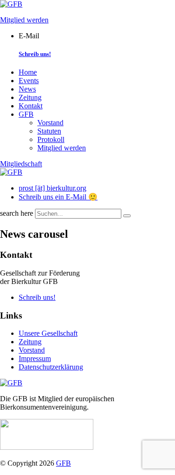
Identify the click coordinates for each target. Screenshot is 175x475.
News (27, 89)
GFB (26, 114)
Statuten (49, 131)
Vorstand (50, 123)
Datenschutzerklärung (51, 367)
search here (16, 213)
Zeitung (30, 97)
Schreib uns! (35, 53)
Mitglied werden (24, 20)
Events (29, 81)
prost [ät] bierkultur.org (52, 188)
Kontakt (30, 106)
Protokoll (50, 139)
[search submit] (127, 215)
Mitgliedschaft (21, 164)
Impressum (35, 358)
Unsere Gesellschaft (48, 333)
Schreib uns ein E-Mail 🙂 (58, 197)
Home (28, 72)
